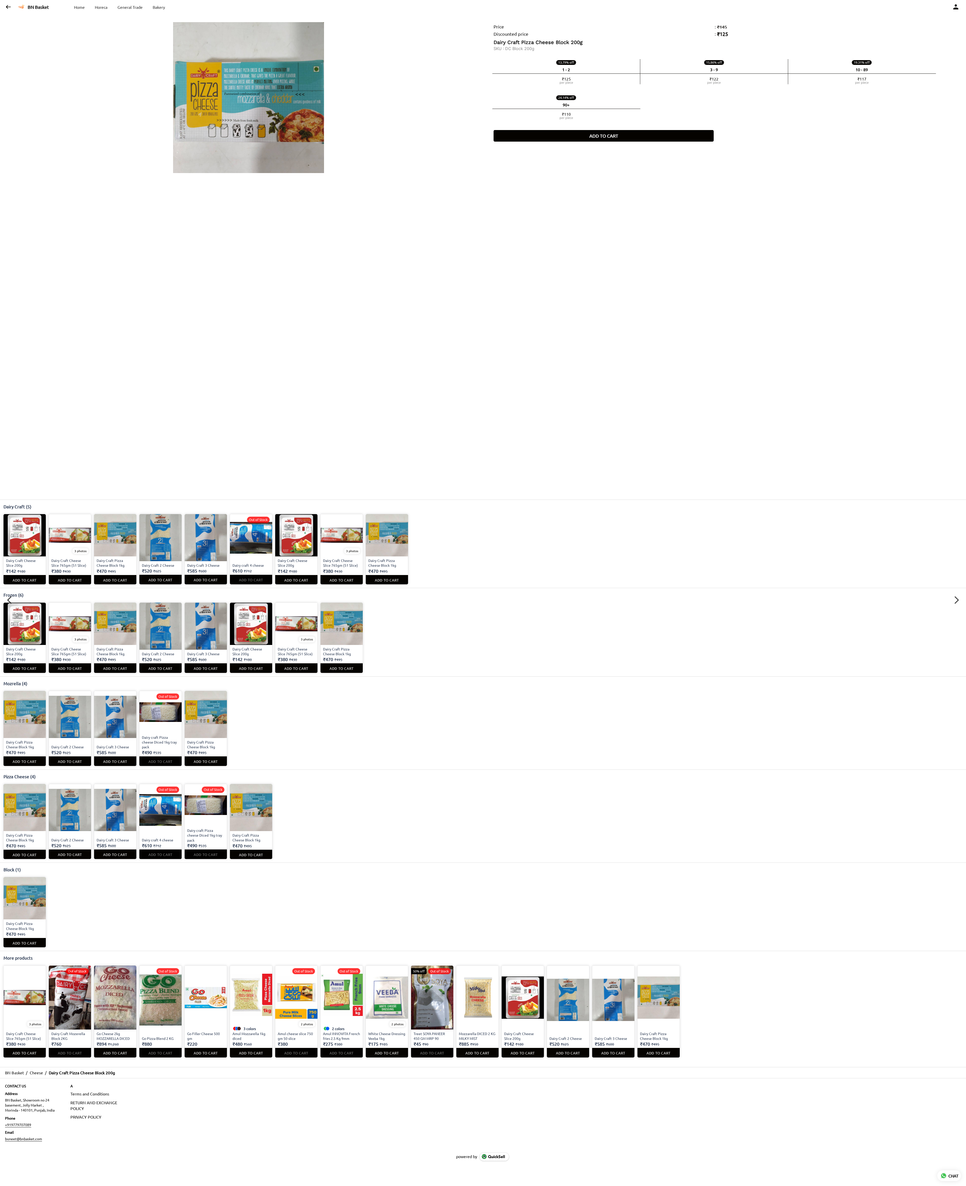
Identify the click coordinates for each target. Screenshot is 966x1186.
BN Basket (38, 7)
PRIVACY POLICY (85, 1116)
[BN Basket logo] (21, 7)
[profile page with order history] (956, 7)
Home (79, 7)
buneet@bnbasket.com (23, 1138)
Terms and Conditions (89, 1093)
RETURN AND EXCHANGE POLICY (93, 1105)
